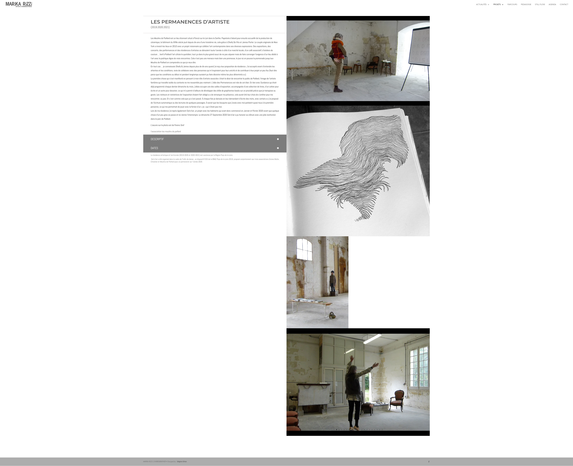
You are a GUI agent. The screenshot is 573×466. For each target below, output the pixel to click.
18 (377, 429)
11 (359, 429)
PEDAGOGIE (526, 4)
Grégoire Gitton (182, 461)
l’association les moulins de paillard (166, 131)
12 (361, 429)
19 (379, 429)
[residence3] (358, 435)
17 (374, 429)
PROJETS (497, 4)
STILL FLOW (540, 4)
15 (369, 429)
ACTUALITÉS (481, 4)
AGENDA (552, 4)
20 (382, 429)
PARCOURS (512, 4)
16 (372, 429)
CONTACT (564, 4)
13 (364, 429)
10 (356, 429)
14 (367, 429)
